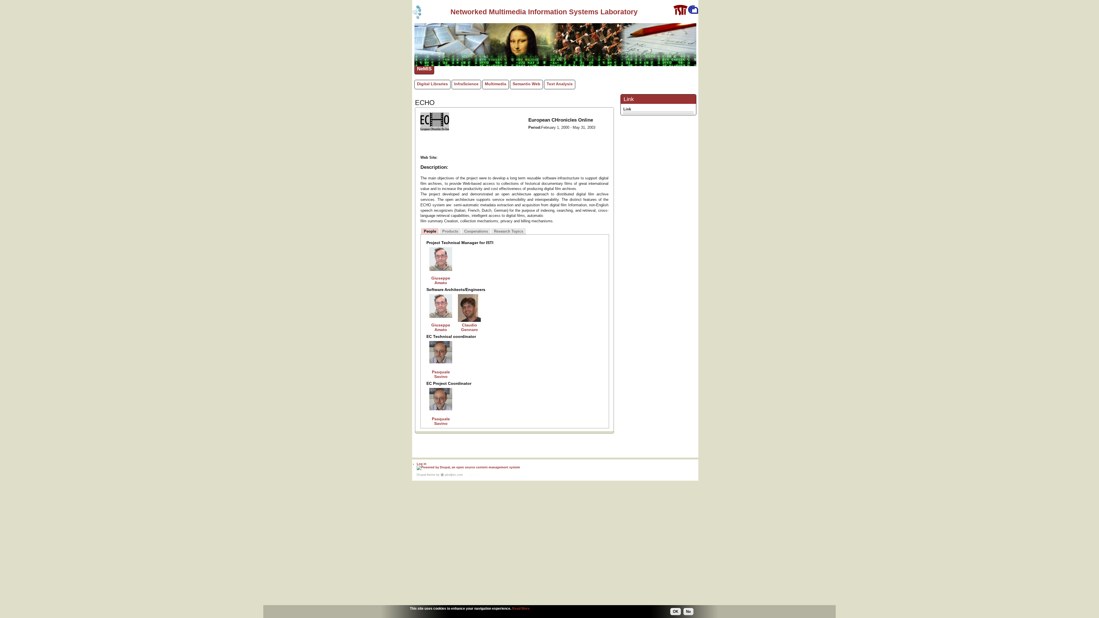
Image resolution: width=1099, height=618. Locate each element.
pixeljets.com (454, 474)
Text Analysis (560, 84)
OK (675, 611)
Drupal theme (426, 474)
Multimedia (495, 84)
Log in (421, 464)
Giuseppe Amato (440, 280)
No (688, 611)
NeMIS (424, 69)
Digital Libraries (432, 84)
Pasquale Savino (441, 374)
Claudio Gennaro (469, 327)
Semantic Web (526, 84)
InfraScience (466, 84)
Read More (521, 609)
